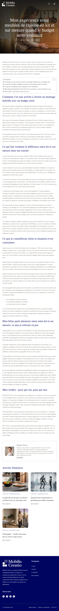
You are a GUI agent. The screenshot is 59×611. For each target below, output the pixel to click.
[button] (49, 4)
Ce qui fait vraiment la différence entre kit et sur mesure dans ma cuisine (26, 84)
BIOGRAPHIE (20, 457)
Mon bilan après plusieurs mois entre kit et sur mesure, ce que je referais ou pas (28, 89)
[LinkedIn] (10, 596)
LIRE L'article (6, 503)
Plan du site (54, 607)
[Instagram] (7, 596)
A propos (33, 569)
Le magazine (34, 572)
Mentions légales (32, 607)
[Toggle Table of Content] (53, 79)
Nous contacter (35, 575)
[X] (14, 596)
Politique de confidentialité (44, 607)
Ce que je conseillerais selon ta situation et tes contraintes (21, 86)
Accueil (33, 566)
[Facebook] (3, 596)
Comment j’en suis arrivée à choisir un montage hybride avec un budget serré (27, 82)
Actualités (35, 40)
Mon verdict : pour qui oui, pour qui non (17, 91)
